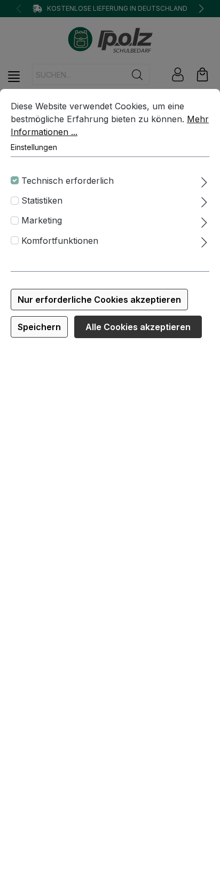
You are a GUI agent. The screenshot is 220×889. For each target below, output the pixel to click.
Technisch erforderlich (67, 180)
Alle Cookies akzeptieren (138, 327)
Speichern (39, 327)
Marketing (41, 220)
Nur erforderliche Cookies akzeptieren (99, 299)
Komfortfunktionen (59, 240)
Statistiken (41, 200)
